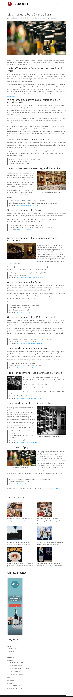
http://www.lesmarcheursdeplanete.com (29, 398)
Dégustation (11, 657)
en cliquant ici (58, 488)
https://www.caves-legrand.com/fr (27, 205)
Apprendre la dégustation (16, 662)
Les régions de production (17, 674)
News (9, 677)
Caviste (11, 654)
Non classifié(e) (12, 680)
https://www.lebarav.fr (24, 230)
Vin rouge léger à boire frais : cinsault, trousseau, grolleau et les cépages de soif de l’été (51, 521)
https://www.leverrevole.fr (25, 368)
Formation (10, 660)
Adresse (32, 18)
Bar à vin (38, 18)
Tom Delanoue (14, 18)
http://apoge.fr (21, 484)
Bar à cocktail (13, 648)
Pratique (9, 683)
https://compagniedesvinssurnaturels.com (30, 277)
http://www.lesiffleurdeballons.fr (27, 442)
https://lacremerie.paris (24, 312)
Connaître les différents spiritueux (19, 668)
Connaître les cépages (15, 665)
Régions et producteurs (48, 18)
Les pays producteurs (15, 671)
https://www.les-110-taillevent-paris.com (29, 343)
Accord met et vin (14, 685)
